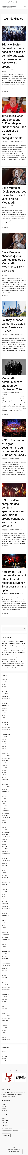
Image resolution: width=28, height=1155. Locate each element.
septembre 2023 (6, 763)
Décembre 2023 (6, 756)
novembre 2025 (6, 701)
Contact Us (4, 1122)
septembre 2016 (6, 939)
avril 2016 (4, 944)
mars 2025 (4, 720)
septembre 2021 (6, 818)
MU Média (4, 1056)
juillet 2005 (4, 1028)
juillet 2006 (4, 999)
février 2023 (5, 779)
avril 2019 (4, 872)
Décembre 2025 (6, 698)
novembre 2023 (6, 758)
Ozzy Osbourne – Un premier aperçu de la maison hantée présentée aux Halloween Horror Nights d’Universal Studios (14, 652)
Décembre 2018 (6, 882)
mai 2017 (4, 925)
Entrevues (4, 1053)
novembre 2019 (6, 856)
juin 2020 (4, 841)
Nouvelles (17, 70)
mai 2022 (4, 801)
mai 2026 (4, 686)
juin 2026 (4, 684)
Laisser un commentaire (8, 70)
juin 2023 (4, 770)
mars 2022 (4, 806)
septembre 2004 (6, 1039)
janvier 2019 (5, 880)
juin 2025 (4, 713)
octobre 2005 (5, 1020)
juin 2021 (4, 822)
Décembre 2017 (6, 908)
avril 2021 (4, 827)
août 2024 (4, 736)
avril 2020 (4, 844)
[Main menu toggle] (25, 6)
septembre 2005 (6, 1023)
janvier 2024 (5, 753)
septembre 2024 (6, 734)
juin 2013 (4, 949)
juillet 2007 (4, 980)
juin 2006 (4, 1001)
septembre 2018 (6, 887)
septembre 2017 (6, 915)
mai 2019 (4, 870)
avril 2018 (4, 899)
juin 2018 (4, 894)
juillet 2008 (4, 970)
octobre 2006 (5, 992)
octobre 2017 (5, 913)
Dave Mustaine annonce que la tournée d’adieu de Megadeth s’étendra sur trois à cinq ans (13, 261)
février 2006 (5, 1011)
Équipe (3, 1118)
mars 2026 (4, 691)
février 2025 (5, 722)
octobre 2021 (5, 815)
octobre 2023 (5, 760)
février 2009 (5, 958)
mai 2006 (4, 1004)
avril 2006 (4, 1006)
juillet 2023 (4, 767)
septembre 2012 (6, 951)
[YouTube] (19, 2)
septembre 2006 (6, 994)
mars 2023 (4, 777)
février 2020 (5, 849)
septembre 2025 (6, 705)
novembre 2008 (6, 963)
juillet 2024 (4, 739)
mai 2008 (4, 975)
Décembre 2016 (6, 934)
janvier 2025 (5, 725)
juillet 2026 (4, 682)
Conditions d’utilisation (14, 1151)
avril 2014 (4, 946)
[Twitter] (14, 2)
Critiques (4, 1051)
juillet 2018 (4, 891)
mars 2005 (4, 1035)
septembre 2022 (6, 791)
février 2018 (5, 903)
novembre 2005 (6, 1018)
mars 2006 (4, 1008)
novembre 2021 (6, 813)
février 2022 (5, 808)
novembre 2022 (6, 787)
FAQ (14, 1147)
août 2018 (4, 889)
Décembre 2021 (6, 810)
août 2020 (4, 839)
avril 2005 (4, 1032)
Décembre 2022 (6, 784)
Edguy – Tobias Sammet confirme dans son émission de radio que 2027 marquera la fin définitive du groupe (13, 56)
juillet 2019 (4, 865)
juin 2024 (4, 741)
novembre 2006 (6, 989)
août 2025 (4, 708)
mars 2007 (4, 982)
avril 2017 (4, 927)
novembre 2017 (6, 911)
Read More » (5, 91)
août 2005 (4, 1025)
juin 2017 (4, 923)
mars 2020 (4, 846)
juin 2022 (4, 798)
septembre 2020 (6, 837)
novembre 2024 (6, 729)
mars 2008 (4, 977)
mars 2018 (4, 901)
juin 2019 (4, 868)
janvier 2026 (5, 696)
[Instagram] (16, 2)
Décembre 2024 (6, 727)
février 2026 (5, 694)
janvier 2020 (5, 851)
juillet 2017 (4, 920)
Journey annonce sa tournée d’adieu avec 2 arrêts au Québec (13, 325)
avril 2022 (4, 803)
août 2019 (4, 863)
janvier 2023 (5, 782)
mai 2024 (4, 744)
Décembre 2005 (6, 1016)
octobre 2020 (5, 834)
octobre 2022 (5, 789)
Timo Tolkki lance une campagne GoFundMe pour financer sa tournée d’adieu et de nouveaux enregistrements (14, 127)
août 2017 (4, 918)
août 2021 (4, 820)
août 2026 (4, 679)
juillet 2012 (4, 954)
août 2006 (4, 997)
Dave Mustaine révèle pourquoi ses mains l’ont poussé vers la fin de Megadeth (14, 195)
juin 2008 (4, 973)
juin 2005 (4, 1030)
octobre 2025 (5, 703)
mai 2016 (4, 942)
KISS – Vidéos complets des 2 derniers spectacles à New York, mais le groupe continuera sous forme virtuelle (13, 513)
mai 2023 (4, 772)
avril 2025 (4, 717)
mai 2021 (4, 825)
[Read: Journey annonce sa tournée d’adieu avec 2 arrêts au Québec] (14, 308)
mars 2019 (4, 875)
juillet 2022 (4, 796)
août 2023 (4, 765)
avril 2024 (4, 746)
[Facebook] (11, 2)
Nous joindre (5, 1120)
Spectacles (4, 1061)
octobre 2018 (5, 884)
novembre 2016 (6, 937)
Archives (4, 1112)
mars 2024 (4, 748)
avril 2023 (4, 775)
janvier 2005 (5, 1037)
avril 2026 (4, 689)
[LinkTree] (9, 2)
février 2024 (5, 751)
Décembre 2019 (6, 853)
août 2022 (4, 794)
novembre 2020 (6, 832)
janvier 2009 (5, 961)
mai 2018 (4, 896)
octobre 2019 (5, 858)
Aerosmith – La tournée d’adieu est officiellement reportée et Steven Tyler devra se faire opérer (14, 581)
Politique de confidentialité (14, 1149)
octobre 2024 (5, 732)
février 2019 (5, 877)
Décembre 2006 (6, 987)
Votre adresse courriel (7, 1128)
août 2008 (4, 968)
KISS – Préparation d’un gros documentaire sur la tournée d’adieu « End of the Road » (14, 447)
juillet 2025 (4, 710)
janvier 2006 (5, 1013)
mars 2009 (4, 956)
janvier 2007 (5, 985)
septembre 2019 (6, 860)
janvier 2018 (5, 906)
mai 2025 (4, 715)
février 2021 (5, 829)
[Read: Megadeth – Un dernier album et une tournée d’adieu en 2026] (14, 367)
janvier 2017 (5, 932)
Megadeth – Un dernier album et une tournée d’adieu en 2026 (12, 383)
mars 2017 (4, 930)
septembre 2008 (6, 966)
